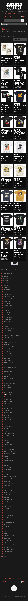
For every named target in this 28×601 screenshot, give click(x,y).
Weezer (5, 545)
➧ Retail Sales (20, 13)
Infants (7, 397)
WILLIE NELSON (7, 551)
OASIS (5, 458)
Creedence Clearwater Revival (11, 335)
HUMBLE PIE (6, 385)
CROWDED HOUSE (7, 337)
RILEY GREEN (6, 479)
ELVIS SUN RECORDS (8, 353)
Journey (6, 415)
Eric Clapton (7, 356)
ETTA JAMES (6, 358)
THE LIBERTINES (7, 517)
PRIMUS (5, 474)
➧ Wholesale (5, 16)
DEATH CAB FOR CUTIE (8, 346)
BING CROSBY (6, 316)
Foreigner (6, 373)
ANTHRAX (6, 301)
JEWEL (5, 406)
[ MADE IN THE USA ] (6, 273)
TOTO (5, 531)
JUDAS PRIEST (6, 419)
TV (2, 556)
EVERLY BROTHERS (7, 362)
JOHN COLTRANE (7, 412)
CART (24, 16)
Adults (7, 394)
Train (5, 533)
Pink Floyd (6, 469)
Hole (5, 381)
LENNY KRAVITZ (7, 430)
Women (7, 399)
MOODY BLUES (7, 442)
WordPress (5, 598)
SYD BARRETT (6, 504)
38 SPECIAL (6, 287)
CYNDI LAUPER (7, 340)
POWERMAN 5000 (7, 472)
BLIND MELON (7, 319)
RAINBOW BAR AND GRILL (9, 476)
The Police (6, 520)
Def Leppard (6, 348)
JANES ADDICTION (7, 401)
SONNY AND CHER (7, 490)
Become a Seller (8, 13)
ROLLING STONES (7, 483)
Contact (16, 16)
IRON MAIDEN (6, 390)
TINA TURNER (6, 528)
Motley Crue (7, 444)
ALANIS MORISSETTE (8, 296)
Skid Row (6, 485)
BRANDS (4, 275)
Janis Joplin (6, 403)
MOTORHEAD (6, 446)
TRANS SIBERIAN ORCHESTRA (10, 535)
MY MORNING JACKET (8, 447)
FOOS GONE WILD (7, 371)
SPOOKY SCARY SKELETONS (9, 492)
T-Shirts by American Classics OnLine (10, 596)
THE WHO (6, 524)
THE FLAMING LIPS (7, 515)
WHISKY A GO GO (7, 547)
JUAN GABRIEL (7, 417)
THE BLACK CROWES (8, 512)
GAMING (4, 280)
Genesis (5, 376)
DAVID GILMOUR (7, 344)
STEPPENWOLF (7, 494)
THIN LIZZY (6, 526)
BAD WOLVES (6, 308)
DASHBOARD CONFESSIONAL (10, 342)
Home (2, 31)
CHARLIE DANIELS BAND (9, 328)
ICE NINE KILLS (7, 387)
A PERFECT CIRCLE (7, 291)
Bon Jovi (6, 321)
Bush (5, 324)
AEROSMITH (6, 294)
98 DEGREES (6, 289)
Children (7, 396)
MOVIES (4, 283)
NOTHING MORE (7, 455)
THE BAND (6, 510)
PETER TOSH (6, 467)
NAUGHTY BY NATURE (8, 449)
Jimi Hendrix (6, 408)
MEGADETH (6, 437)
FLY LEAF (5, 369)
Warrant (6, 542)
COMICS (4, 276)
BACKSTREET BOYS (8, 305)
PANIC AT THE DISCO (8, 463)
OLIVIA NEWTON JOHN (8, 460)
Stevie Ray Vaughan (8, 496)
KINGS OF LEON (7, 422)
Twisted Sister (7, 537)
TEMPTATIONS (7, 506)
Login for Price (4, 64)
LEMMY (5, 428)
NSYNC (5, 456)
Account (11, 16)
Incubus (6, 389)
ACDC (5, 292)
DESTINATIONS (5, 278)
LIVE (5, 431)
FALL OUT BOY (7, 364)
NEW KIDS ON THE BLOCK (9, 451)
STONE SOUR (6, 497)
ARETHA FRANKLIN (8, 303)
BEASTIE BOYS (7, 310)
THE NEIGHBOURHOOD (9, 519)
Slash (5, 487)
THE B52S (6, 508)
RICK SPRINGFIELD (7, 478)
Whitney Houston (8, 549)
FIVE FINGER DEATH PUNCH (9, 367)
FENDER (5, 365)
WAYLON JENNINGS (8, 544)
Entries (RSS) (9, 598)
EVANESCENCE (7, 360)
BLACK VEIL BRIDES (8, 317)
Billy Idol (6, 312)
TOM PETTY (6, 529)
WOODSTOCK (7, 553)
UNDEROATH (6, 538)
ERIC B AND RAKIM (7, 355)
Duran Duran (7, 351)
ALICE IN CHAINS (7, 299)
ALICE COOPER (7, 298)
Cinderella (6, 332)
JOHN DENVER (7, 414)
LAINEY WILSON (7, 426)
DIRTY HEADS (6, 349)
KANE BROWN (7, 421)
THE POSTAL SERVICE (8, 522)
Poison (5, 471)
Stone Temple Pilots (8, 499)
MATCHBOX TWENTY (8, 435)
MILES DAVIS (6, 438)
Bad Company (7, 307)
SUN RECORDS (7, 503)
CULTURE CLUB (7, 339)
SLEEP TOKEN (6, 488)
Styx (5, 501)
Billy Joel (6, 314)
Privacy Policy (23, 598)
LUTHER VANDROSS (8, 433)
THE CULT (6, 513)
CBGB (5, 326)
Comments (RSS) (17, 598)
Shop (6, 31)
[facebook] (14, 588)
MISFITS (5, 440)
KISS (4, 424)
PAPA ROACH (6, 465)
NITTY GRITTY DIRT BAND (9, 453)
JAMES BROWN (16, 31)
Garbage (6, 374)
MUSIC (10, 31)
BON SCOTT (6, 323)
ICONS (3, 282)
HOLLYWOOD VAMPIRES (9, 383)
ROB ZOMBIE (6, 481)
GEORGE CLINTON (7, 378)
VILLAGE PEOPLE (7, 540)
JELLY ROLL (6, 405)
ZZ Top (5, 554)
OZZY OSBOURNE (7, 462)
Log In (14, 13)
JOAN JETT (6, 410)
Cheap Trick (6, 330)
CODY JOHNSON (7, 333)
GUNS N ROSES (7, 380)
